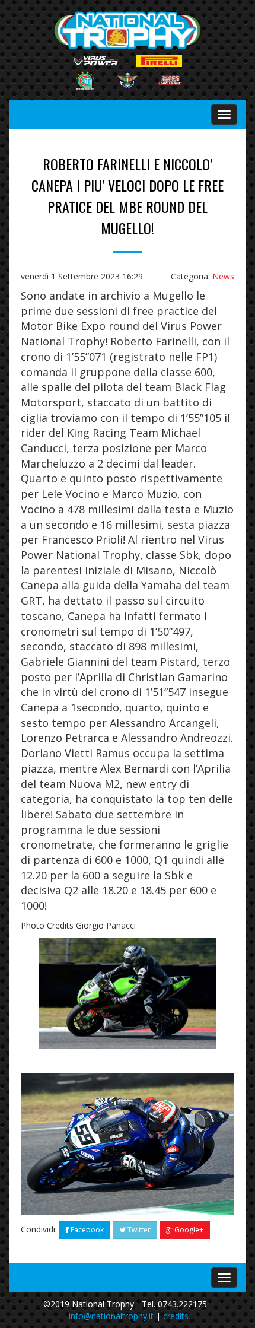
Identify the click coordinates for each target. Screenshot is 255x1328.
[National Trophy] (128, 30)
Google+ (188, 1230)
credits (176, 1315)
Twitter (138, 1230)
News (223, 276)
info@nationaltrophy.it (111, 1315)
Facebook (86, 1230)
